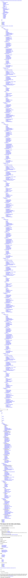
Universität (3, 217)
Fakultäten (3, 13)
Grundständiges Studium (9, 132)
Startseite (8, 531)
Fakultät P (4, 17)
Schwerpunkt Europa (7, 117)
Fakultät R (4, 18)
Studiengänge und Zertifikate (9, 309)
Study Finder (7, 55)
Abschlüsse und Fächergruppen (9, 33)
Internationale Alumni (8, 110)
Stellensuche (7, 62)
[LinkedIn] (3, 24)
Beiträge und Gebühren (9, 235)
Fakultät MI (4, 16)
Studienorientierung (7, 53)
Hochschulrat (7, 99)
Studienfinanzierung (8, 45)
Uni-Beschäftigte (8, 296)
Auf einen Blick (6, 68)
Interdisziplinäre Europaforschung (10, 72)
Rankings (7, 94)
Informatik (7, 71)
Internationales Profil (7, 112)
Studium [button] (4, 28)
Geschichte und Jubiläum (9, 93)
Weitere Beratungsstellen (9, 52)
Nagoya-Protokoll (8, 82)
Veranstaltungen (8, 88)
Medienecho (7, 376)
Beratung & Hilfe (7, 47)
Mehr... (7, 231)
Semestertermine (8, 44)
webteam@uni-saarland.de (15, 534)
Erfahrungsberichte (8, 151)
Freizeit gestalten (8, 66)
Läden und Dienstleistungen (9, 256)
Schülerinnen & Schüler (6, 4)
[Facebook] (3, 519)
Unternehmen (4, 5)
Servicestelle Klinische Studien (9, 79)
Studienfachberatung (8, 336)
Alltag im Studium (8, 46)
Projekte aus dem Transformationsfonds (10, 73)
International (3, 312)
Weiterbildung (7, 252)
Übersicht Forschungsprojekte (9, 74)
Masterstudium (8, 37)
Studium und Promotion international (10, 115)
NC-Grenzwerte (8, 40)
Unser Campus (6, 254)
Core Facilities (7, 172)
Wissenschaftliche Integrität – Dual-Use (10, 84)
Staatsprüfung (7, 32)
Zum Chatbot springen (19, 0)
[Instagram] (3, 521)
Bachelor (7, 30)
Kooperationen (8, 114)
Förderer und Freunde (8, 191)
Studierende (4, 3)
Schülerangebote (8, 56)
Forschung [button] (4, 258)
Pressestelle (7, 374)
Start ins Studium (8, 233)
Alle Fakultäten (5, 14)
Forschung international (9, 116)
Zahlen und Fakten (8, 189)
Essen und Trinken (8, 65)
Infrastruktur (6, 170)
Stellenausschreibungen (6, 12)
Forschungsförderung (8, 78)
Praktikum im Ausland (8, 105)
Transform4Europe (8, 311)
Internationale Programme (9, 34)
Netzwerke (7, 61)
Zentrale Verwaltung (8, 101)
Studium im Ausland (8, 104)
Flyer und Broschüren (8, 153)
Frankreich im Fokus (8, 119)
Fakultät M (4, 15)
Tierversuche (7, 83)
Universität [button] (4, 85)
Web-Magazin (7, 185)
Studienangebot (5, 8)
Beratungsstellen (8, 292)
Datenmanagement (8, 77)
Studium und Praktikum (9, 108)
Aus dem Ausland (7, 107)
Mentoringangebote (8, 147)
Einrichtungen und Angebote (9, 210)
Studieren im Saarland (8, 57)
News (6, 87)
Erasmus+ (7, 120)
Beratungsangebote (8, 63)
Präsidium (7, 193)
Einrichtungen (7, 100)
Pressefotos (7, 89)
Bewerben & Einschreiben (8, 35)
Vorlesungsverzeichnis (8, 43)
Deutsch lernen (8, 204)
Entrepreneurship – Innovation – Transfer (11, 81)
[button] (1, 410)
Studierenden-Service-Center (9, 145)
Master (7, 126)
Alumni (4, 6)
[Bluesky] (3, 23)
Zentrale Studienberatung (9, 239)
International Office (8, 106)
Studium (3, 423)
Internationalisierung (8, 113)
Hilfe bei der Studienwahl (9, 54)
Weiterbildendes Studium (9, 128)
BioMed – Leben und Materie (9, 166)
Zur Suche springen (7, 0)
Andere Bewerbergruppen (9, 134)
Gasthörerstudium (5, 11)
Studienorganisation (5, 9)
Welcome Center (8, 206)
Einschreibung (7, 39)
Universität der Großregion (9, 121)
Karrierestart (7, 60)
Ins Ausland (6, 103)
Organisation (6, 96)
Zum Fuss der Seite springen (13, 0)
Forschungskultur (7, 80)
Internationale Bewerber (9, 38)
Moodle (4, 10)
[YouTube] (3, 22)
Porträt (5, 91)
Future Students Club (8, 58)
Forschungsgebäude (8, 269)
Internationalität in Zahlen (9, 212)
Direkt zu (3, 7)
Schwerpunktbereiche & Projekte (8, 355)
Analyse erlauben (2, 577)
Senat (6, 98)
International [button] (4, 102)
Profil (6, 92)
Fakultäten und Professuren (9, 290)
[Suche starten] (7, 409)
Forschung (3, 122)
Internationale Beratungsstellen (9, 51)
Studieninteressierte (5, 2)
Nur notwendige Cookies (7, 577)
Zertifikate (7, 130)
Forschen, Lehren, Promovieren (9, 395)
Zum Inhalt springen (2, 0)
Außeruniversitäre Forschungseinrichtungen (11, 76)
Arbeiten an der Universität (9, 95)
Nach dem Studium (7, 59)
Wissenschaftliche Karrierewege (9, 275)
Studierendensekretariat (8, 49)
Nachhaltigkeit (7, 168)
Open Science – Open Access (9, 273)
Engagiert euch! (8, 67)
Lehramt (7, 317)
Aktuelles (6, 86)
